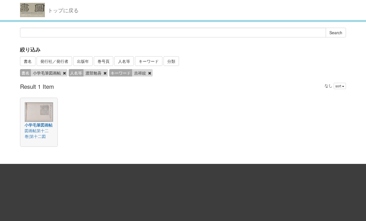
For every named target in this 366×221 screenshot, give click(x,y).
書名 (28, 61)
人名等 (124, 61)
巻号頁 (104, 61)
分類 (171, 61)
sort (338, 85)
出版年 (83, 61)
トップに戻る (63, 10)
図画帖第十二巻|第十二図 (37, 133)
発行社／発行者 (54, 61)
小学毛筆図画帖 (39, 125)
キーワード (149, 61)
